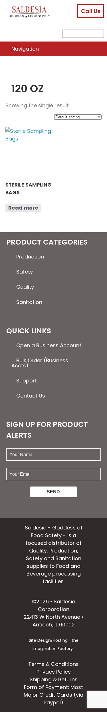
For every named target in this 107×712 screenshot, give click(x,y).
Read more (23, 207)
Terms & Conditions (53, 664)
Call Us (90, 11)
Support (26, 380)
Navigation (25, 48)
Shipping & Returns (54, 679)
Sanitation (29, 302)
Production (30, 256)
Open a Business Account (48, 345)
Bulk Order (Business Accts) (39, 363)
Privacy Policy (54, 671)
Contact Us (30, 395)
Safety (24, 271)
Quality (25, 286)
